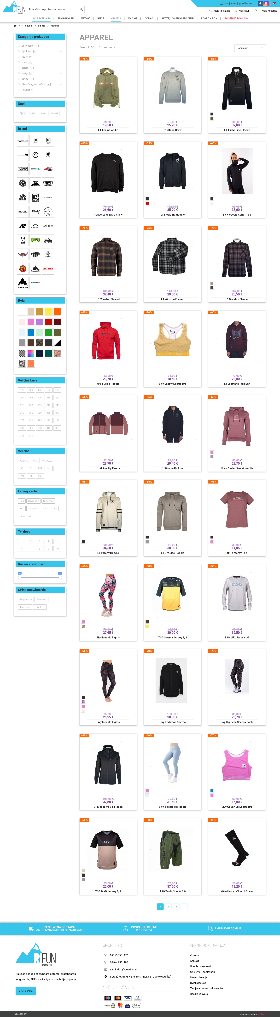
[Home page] (15, 25)
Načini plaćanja (198, 977)
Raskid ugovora (199, 993)
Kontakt (194, 961)
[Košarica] (257, 10)
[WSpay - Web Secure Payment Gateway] (110, 1005)
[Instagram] (266, 3)
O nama (194, 955)
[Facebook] (260, 3)
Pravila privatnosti (200, 966)
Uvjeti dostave (198, 982)
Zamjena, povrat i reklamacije (206, 988)
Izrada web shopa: (248, 1014)
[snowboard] (14, 7)
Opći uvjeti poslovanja (202, 971)
